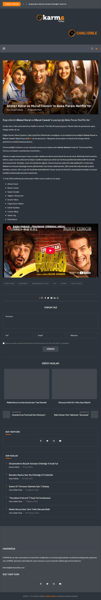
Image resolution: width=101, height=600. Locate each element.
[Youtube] (60, 441)
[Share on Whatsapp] (58, 298)
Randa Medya (51, 596)
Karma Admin (14, 467)
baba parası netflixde (40, 283)
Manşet (20, 102)
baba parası (23, 283)
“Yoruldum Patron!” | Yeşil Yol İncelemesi (29, 498)
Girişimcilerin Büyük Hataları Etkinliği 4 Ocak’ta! (47, 4)
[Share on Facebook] (45, 298)
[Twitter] (47, 441)
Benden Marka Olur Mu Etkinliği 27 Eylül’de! (31, 475)
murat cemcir (76, 283)
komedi (64, 283)
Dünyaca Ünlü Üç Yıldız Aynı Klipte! (74, 402)
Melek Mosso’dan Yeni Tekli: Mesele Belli (29, 509)
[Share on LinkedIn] (54, 298)
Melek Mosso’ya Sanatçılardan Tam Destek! (27, 402)
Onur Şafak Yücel (15, 490)
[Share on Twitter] (48, 298)
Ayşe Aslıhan (14, 478)
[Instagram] (54, 441)
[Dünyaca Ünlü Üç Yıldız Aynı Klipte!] (74, 384)
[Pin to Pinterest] (51, 298)
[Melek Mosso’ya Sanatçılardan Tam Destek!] (26, 384)
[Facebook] (41, 441)
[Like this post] (42, 298)
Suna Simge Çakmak (15, 110)
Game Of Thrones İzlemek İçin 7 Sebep (29, 486)
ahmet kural (9, 283)
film (31, 138)
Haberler (10, 102)
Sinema (28, 102)
